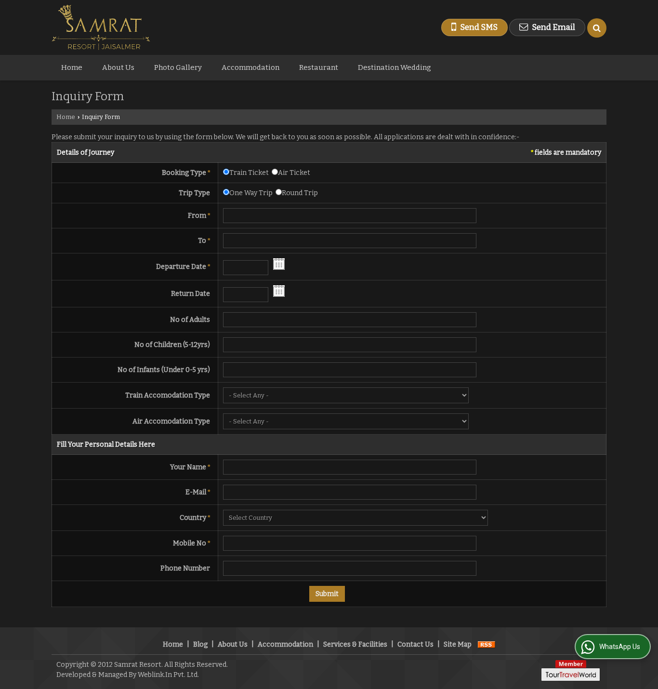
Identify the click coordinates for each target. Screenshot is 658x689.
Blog (200, 644)
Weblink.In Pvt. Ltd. (168, 675)
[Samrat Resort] (101, 27)
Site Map (458, 644)
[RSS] (486, 644)
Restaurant (318, 67)
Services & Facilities (355, 644)
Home (71, 67)
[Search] (596, 28)
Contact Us (415, 644)
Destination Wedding (394, 67)
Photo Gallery (178, 67)
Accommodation (250, 67)
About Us (118, 67)
